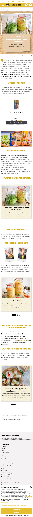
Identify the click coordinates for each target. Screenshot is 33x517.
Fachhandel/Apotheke (7, 479)
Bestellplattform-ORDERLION (10, 483)
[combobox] (15, 9)
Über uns (3, 447)
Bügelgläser (22, 340)
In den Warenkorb (18, 123)
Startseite (4, 56)
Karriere (3, 449)
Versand (20, 120)
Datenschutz (4, 457)
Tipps (19, 56)
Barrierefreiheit (5, 459)
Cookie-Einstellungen (7, 473)
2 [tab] (17, 315)
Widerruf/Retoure (6, 471)
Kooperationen (5, 453)
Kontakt (3, 467)
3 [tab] (19, 315)
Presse (3, 451)
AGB (2, 469)
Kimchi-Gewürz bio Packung (17, 112)
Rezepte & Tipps (12, 56)
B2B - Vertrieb (5, 477)
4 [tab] (20, 404)
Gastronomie (4, 481)
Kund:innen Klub (5, 475)
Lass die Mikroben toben (27, 56)
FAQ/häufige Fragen (6, 465)
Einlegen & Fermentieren (16, 36)
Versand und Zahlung (7, 463)
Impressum (4, 455)
